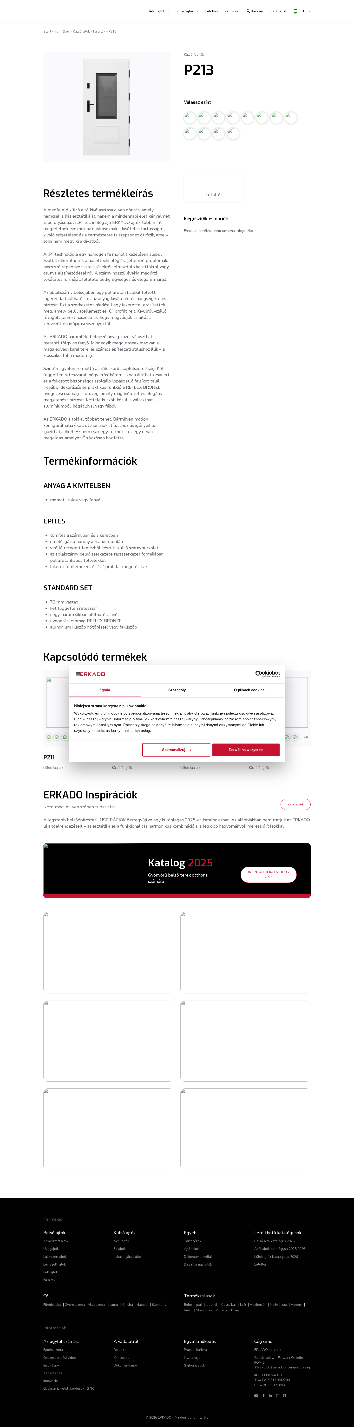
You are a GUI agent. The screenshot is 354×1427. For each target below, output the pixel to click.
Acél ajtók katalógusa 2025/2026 (279, 1248)
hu (303, 11)
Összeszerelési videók (60, 1357)
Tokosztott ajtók (55, 1241)
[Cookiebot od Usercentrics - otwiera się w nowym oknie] (259, 674)
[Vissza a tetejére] (320, 1414)
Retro (188, 1310)
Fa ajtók (99, 31)
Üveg (235, 1310)
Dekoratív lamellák (198, 1256)
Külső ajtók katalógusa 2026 (276, 1256)
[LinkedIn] (270, 1396)
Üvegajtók (51, 1248)
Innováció (50, 1381)
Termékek (62, 31)
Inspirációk (296, 804)
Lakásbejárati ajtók (128, 1256)
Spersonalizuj (173, 750)
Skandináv (204, 1310)
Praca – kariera (195, 1349)
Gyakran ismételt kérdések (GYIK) (69, 1388)
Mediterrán (258, 1304)
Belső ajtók (156, 11)
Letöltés (211, 11)
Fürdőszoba (52, 1304)
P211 (49, 757)
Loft (243, 1304)
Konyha (127, 1304)
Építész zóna (53, 1349)
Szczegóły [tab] (177, 690)
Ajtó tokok (192, 1248)
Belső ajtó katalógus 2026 (274, 1241)
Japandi (211, 1304)
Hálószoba (96, 1304)
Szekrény (159, 1304)
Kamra (113, 1304)
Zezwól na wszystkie (246, 750)
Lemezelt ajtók (54, 1264)
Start (47, 31)
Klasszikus (228, 1304)
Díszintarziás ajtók (198, 1264)
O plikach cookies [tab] (249, 690)
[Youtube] (256, 1396)
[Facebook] (263, 1396)
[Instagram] (277, 1396)
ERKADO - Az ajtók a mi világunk (66, 11)
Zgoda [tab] (104, 690)
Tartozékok (192, 1241)
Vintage (222, 1310)
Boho (188, 1304)
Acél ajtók (121, 1241)
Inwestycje (192, 1357)
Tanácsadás (52, 1373)
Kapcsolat (232, 11)
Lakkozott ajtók (55, 1256)
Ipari (199, 1304)
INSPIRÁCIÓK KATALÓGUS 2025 (268, 874)
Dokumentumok (126, 1365)
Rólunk (119, 1349)
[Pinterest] (284, 1396)
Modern (296, 1304)
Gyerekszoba (75, 1304)
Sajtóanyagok (194, 1365)
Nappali (142, 1304)
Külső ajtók (185, 11)
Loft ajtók (50, 1272)
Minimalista (278, 1304)
